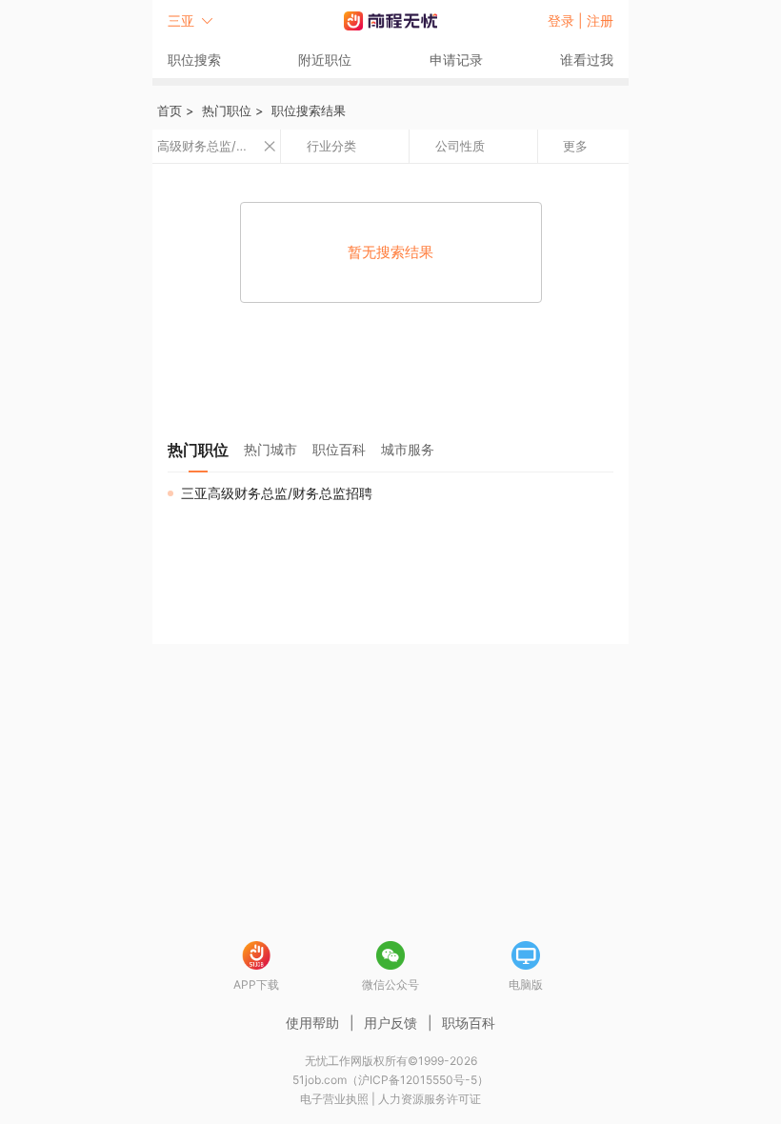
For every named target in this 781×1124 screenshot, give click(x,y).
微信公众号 (390, 984)
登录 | (567, 20)
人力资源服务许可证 (429, 1099)
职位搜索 (194, 59)
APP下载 (256, 984)
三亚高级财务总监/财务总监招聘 (276, 493)
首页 (169, 110)
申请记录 (456, 59)
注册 (600, 20)
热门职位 (226, 110)
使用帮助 (312, 1022)
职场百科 (468, 1022)
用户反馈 (390, 1022)
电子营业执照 (334, 1099)
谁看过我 (586, 59)
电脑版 (526, 984)
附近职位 (324, 59)
